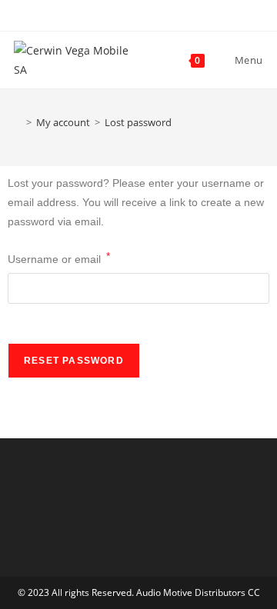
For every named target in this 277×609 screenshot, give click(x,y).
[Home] (18, 122)
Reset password (74, 360)
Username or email (59, 257)
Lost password (138, 122)
